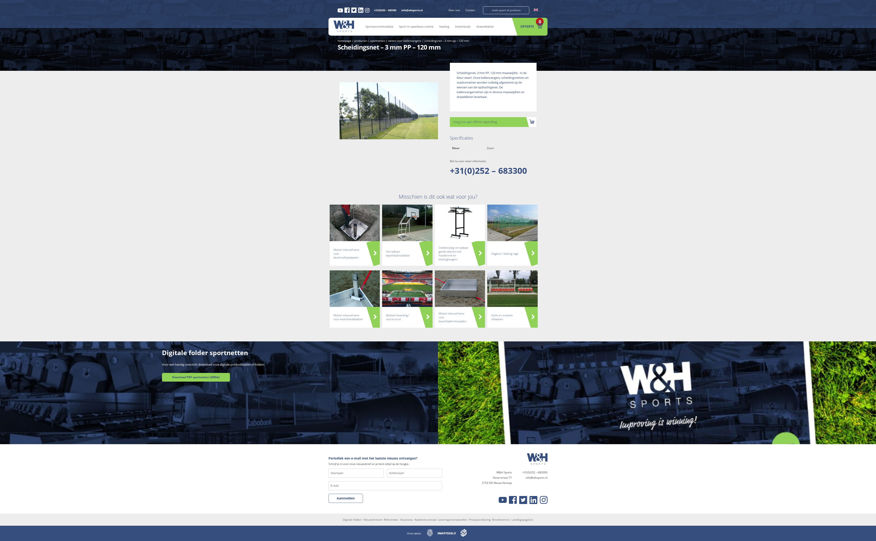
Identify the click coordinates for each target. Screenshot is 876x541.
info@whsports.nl (412, 10)
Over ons (454, 10)
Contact (470, 10)
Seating (444, 26)
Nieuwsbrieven (373, 520)
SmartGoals (463, 26)
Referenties (391, 520)
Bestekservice (501, 520)
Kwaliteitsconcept (426, 520)
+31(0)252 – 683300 (385, 10)
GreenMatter (485, 26)
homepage (344, 41)
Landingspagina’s (522, 520)
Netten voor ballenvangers (404, 41)
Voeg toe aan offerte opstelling (475, 122)
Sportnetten (377, 41)
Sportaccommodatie (379, 26)
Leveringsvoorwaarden (452, 520)
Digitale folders (352, 520)
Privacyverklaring (480, 520)
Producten (360, 41)
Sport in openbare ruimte (416, 26)
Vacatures (406, 520)
